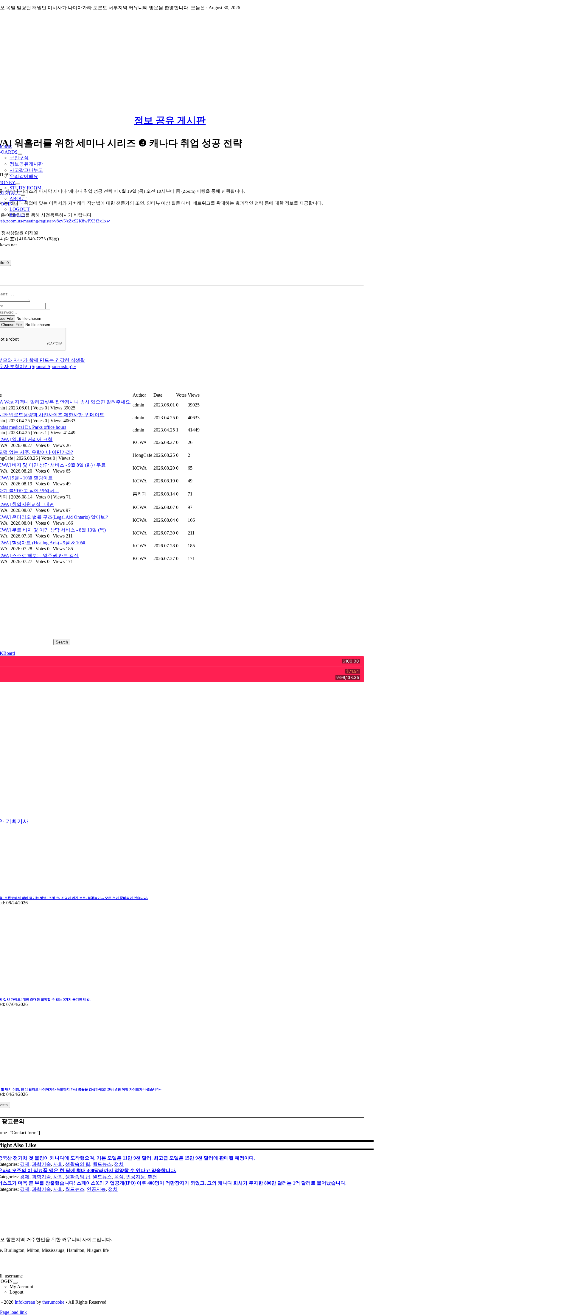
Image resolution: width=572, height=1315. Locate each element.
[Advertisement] (286, 57)
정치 (119, 1164)
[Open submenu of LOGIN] (15, 205)
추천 (152, 1176)
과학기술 (41, 1164)
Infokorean (25, 1302)
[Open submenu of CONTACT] (23, 195)
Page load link (13, 1312)
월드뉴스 (102, 1164)
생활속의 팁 (77, 1164)
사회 (58, 1164)
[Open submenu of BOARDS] (20, 154)
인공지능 (135, 1176)
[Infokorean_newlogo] (179, 131)
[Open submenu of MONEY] (17, 184)
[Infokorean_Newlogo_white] (179, 1229)
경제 (24, 1164)
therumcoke (53, 1302)
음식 (119, 1176)
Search (62, 642)
